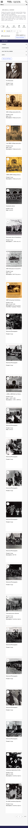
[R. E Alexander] (14, 71)
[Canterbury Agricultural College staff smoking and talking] (14, 760)
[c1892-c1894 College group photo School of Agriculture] (14, 165)
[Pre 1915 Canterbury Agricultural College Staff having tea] (14, 791)
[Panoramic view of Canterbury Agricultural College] (14, 227)
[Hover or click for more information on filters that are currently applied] (24, 35)
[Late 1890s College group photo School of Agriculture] (14, 133)
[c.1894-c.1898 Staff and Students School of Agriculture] (14, 384)
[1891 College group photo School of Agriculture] (14, 102)
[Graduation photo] (14, 196)
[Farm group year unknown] (14, 603)
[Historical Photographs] (14, 321)
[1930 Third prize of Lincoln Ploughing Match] (14, 259)
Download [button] (8, 26)
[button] (14, 26)
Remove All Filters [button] (20, 37)
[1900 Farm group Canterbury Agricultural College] (14, 290)
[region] (14, 50)
